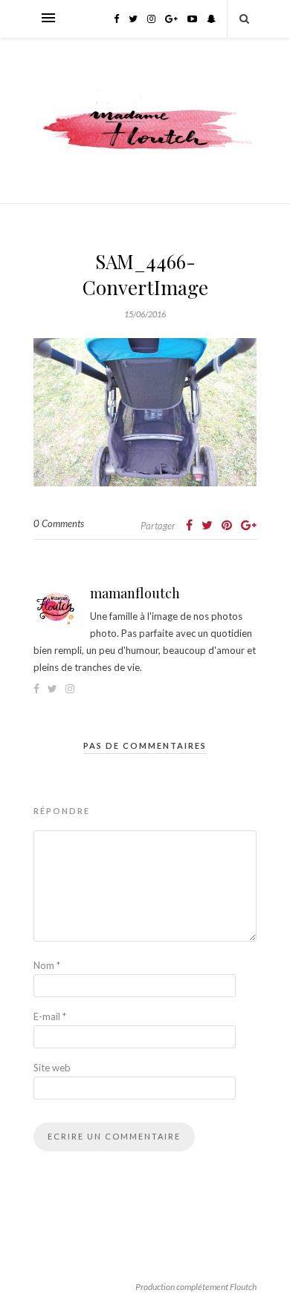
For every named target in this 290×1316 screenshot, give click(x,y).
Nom (46, 965)
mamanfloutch (135, 593)
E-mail (49, 1016)
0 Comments (58, 523)
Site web (52, 1068)
